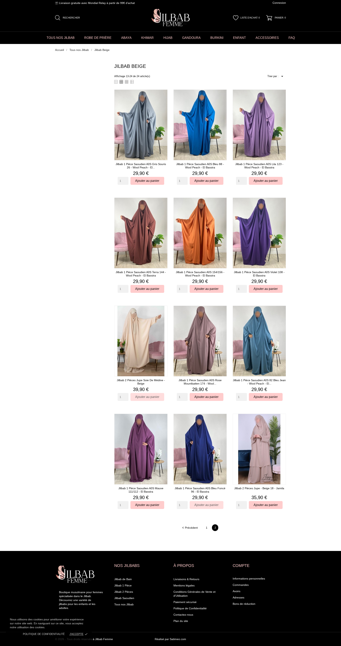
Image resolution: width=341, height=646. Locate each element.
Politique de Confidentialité (190, 608)
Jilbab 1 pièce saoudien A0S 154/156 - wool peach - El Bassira (200, 274)
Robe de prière (97, 37)
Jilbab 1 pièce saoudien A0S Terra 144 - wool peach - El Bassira (141, 274)
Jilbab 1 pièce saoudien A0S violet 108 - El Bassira (259, 274)
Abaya (126, 37)
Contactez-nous (183, 614)
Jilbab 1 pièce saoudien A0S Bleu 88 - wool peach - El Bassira (200, 165)
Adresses (238, 597)
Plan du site (180, 621)
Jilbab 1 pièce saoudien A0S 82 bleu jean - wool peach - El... (259, 382)
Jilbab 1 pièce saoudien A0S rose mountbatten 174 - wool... (200, 382)
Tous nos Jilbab (124, 604)
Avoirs (236, 591)
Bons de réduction (244, 603)
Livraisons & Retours (186, 579)
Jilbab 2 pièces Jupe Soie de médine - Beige (141, 382)
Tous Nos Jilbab (61, 37)
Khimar (147, 37)
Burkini (216, 37)
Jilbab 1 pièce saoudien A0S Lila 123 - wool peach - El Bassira (259, 165)
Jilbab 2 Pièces (123, 591)
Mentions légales (184, 585)
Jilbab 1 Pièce (123, 585)
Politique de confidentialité (44, 634)
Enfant (239, 37)
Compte (241, 565)
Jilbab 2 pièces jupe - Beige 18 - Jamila (259, 488)
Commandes (241, 584)
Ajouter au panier (147, 180)
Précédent (190, 527)
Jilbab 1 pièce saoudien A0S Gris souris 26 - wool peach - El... (141, 165)
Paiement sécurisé (185, 602)
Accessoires (267, 37)
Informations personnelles (249, 578)
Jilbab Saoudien (124, 598)
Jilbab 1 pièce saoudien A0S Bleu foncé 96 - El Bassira (200, 490)
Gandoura (191, 37)
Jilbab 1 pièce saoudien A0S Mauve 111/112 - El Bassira (140, 490)
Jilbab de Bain (123, 579)
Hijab (167, 37)
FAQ (292, 37)
